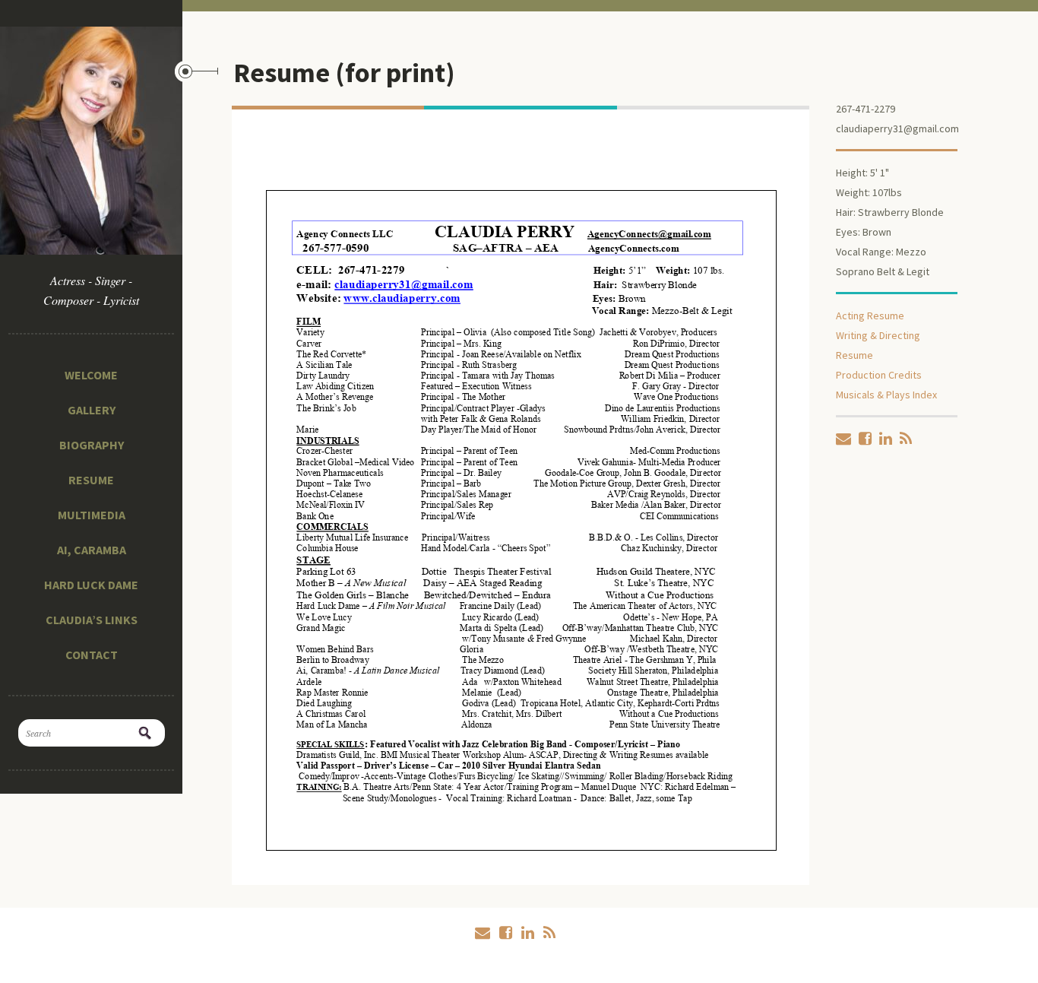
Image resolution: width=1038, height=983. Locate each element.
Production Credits (879, 375)
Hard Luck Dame (91, 584)
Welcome (91, 374)
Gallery (92, 409)
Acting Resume (870, 315)
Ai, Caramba (91, 549)
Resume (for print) (344, 72)
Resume (91, 479)
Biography (91, 444)
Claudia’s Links (92, 619)
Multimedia (91, 514)
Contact (91, 654)
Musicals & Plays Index (886, 394)
